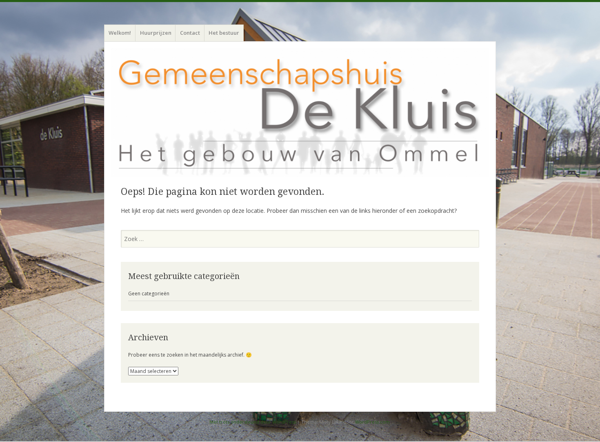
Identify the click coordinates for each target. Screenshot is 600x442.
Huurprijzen (155, 32)
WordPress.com (372, 422)
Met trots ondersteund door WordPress (252, 422)
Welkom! (120, 32)
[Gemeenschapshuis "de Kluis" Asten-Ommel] (300, 112)
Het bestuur (224, 32)
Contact (190, 32)
